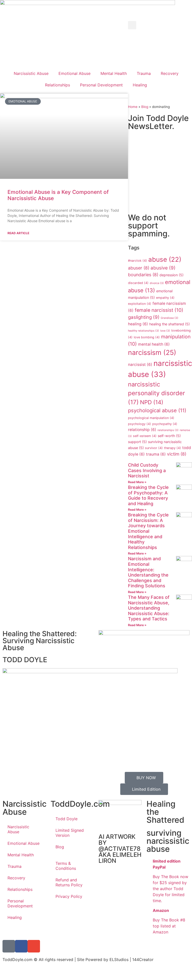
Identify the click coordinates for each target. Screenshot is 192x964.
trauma (156, 454)
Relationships (57, 84)
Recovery (169, 73)
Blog (144, 107)
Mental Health (113, 73)
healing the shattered (169, 324)
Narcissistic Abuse (31, 73)
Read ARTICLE (18, 233)
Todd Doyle (67, 818)
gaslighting (144, 317)
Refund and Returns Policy (69, 882)
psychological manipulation (151, 418)
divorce (157, 283)
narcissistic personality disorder (156, 393)
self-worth (169, 436)
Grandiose (169, 318)
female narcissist (159, 310)
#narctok (137, 260)
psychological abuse (157, 410)
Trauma (144, 73)
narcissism (152, 352)
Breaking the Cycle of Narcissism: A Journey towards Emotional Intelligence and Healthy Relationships (148, 531)
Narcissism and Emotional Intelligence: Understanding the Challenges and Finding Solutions (148, 572)
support (137, 442)
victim (176, 454)
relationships (168, 430)
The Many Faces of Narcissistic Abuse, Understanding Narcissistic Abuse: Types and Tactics (149, 608)
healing (138, 324)
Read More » (137, 482)
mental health (154, 344)
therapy (172, 448)
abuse (164, 259)
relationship (142, 429)
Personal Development (101, 84)
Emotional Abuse (74, 73)
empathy (165, 298)
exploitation (139, 304)
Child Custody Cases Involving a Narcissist (147, 470)
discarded (138, 283)
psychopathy (164, 424)
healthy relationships (143, 330)
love (165, 330)
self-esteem (144, 436)
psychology (139, 424)
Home (133, 107)
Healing (140, 84)
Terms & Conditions (66, 866)
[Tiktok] (8, 946)
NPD (151, 402)
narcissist (140, 364)
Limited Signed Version (70, 833)
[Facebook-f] (21, 946)
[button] (132, 25)
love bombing (147, 337)
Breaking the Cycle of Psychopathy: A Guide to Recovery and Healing (148, 495)
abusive (163, 268)
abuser (138, 267)
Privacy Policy (69, 896)
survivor (154, 448)
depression (172, 275)
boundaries (143, 274)
